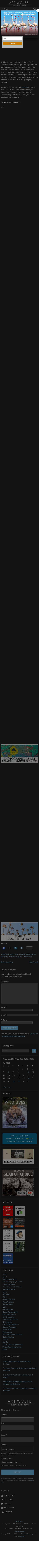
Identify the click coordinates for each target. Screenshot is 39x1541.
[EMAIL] (19, 23)
